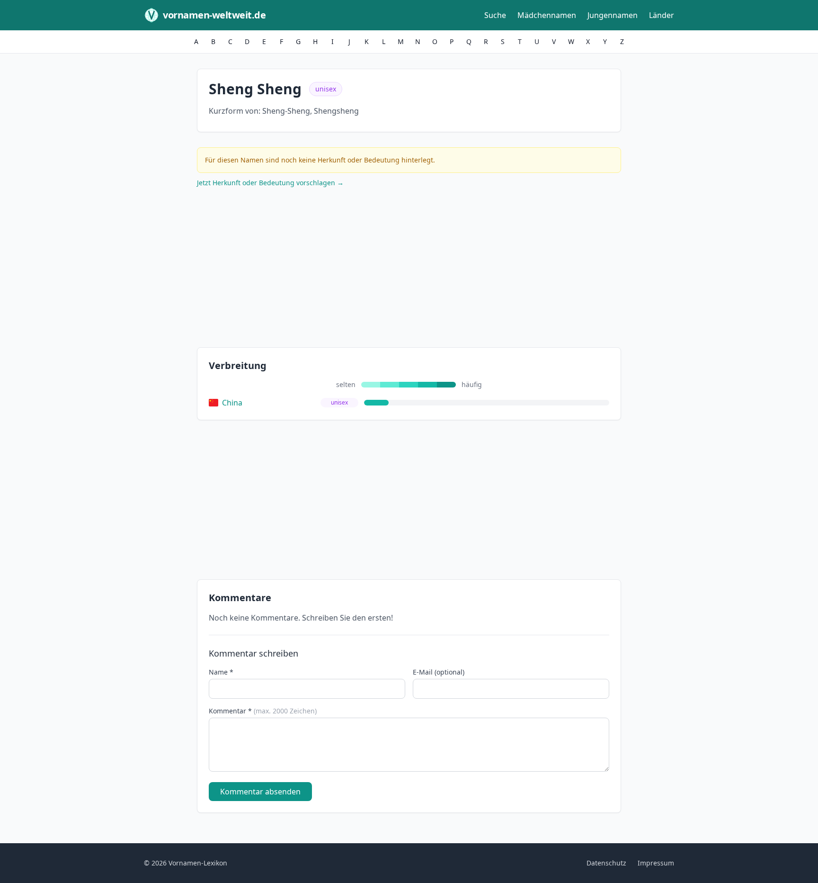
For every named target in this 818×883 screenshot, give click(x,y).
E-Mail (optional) (438, 671)
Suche (495, 15)
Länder (661, 15)
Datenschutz (606, 862)
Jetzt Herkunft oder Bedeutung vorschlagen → (270, 182)
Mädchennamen (546, 15)
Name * (221, 671)
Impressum (656, 862)
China (232, 402)
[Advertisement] (409, 269)
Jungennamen (612, 15)
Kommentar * (263, 710)
